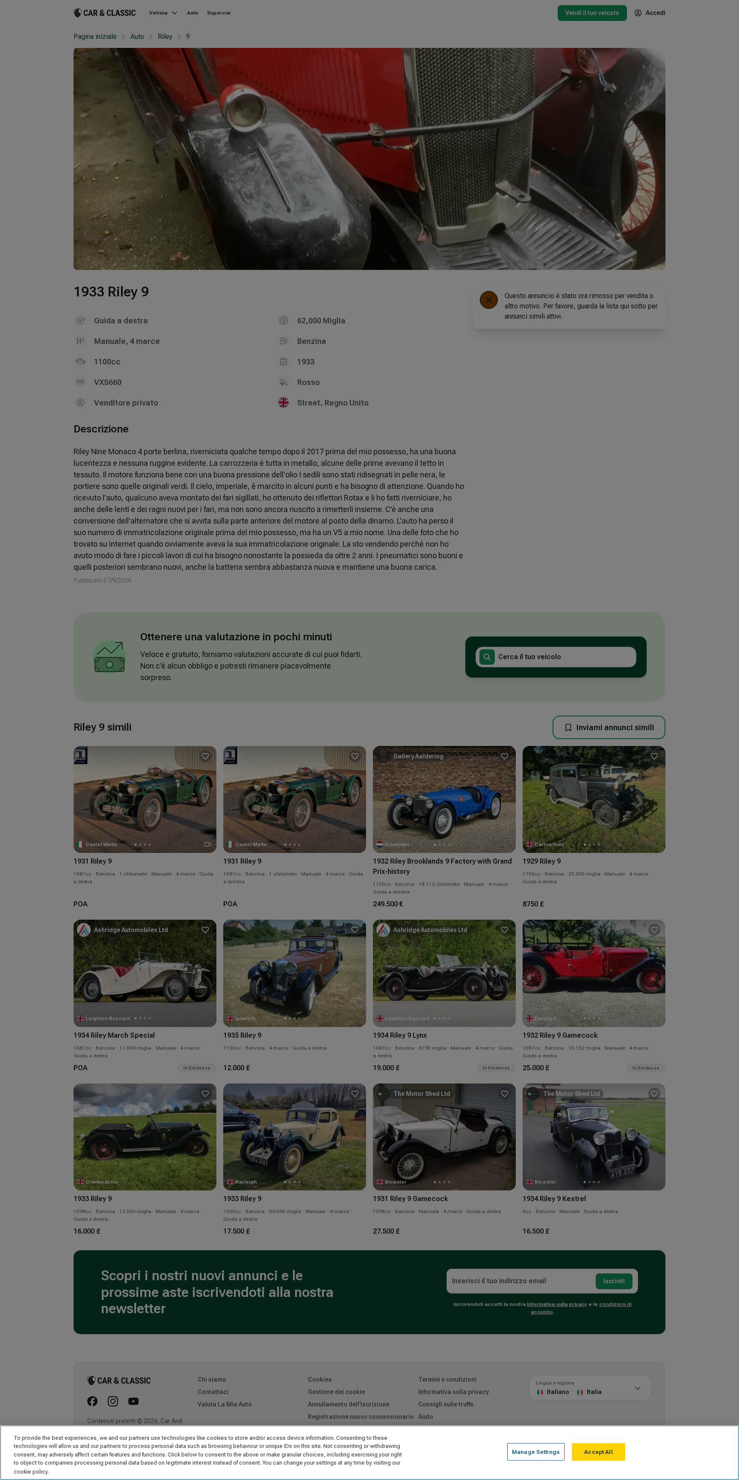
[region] (369, 1452)
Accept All (598, 1452)
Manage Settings (536, 1452)
